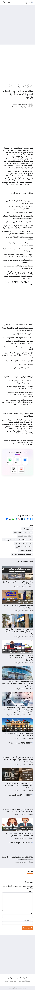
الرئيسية (30, 85)
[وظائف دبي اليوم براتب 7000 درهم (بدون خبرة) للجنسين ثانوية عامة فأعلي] (17, 829)
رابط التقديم (28, 444)
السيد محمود (17, 104)
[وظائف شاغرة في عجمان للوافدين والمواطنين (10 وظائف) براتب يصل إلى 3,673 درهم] (17, 805)
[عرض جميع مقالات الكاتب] (30, 105)
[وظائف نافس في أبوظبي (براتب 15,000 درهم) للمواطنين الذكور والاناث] (17, 852)
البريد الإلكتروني (28, 920)
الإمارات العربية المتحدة (20, 85)
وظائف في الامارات (19, 586)
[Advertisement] (17, 24)
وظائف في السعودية (8, 714)
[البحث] (4, 2)
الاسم (31, 913)
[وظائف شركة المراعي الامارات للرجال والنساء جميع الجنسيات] (17, 601)
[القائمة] (9, 2)
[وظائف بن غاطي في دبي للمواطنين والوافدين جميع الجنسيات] (17, 577)
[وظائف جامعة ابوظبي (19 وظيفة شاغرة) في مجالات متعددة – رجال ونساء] (17, 729)
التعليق (30, 891)
